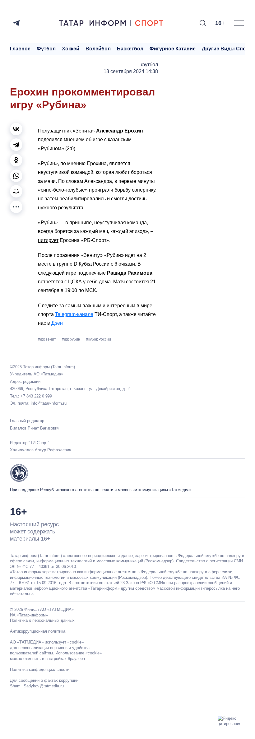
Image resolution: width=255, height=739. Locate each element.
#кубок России (98, 339)
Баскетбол (130, 48)
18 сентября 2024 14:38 (131, 71)
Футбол (46, 48)
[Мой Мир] (16, 191)
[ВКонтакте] (16, 129)
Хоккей (70, 48)
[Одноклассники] (16, 160)
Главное (20, 48)
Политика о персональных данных (42, 620)
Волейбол (98, 48)
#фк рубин (71, 339)
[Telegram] (16, 23)
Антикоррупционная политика (37, 631)
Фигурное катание (173, 48)
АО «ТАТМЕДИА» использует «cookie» (47, 642)
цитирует (48, 240)
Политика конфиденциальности (39, 669)
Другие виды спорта (228, 48)
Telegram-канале (74, 314)
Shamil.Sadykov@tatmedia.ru (37, 686)
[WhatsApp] (16, 176)
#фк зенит (47, 339)
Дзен (57, 323)
